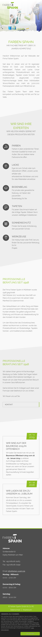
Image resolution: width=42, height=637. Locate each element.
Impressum (27, 610)
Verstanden (30, 634)
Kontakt (9, 405)
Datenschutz (15, 610)
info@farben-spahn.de (16, 571)
